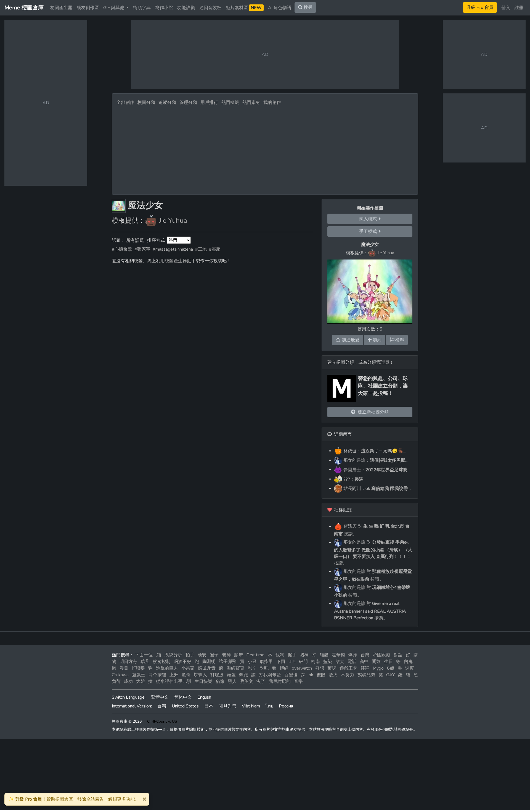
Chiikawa (120, 675)
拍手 (190, 655)
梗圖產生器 (61, 8)
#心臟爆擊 (122, 249)
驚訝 (331, 668)
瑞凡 (145, 662)
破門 (303, 662)
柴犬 (339, 662)
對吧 (264, 668)
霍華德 (338, 655)
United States (185, 706)
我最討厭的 (280, 681)
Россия (286, 706)
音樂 (298, 681)
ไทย (269, 706)
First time (255, 655)
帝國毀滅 (381, 655)
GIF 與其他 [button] (114, 8)
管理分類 (188, 102)
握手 (292, 655)
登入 (505, 8)
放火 (333, 675)
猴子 (214, 655)
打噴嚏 (138, 668)
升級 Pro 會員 (480, 7)
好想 (319, 668)
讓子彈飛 (228, 662)
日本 (208, 706)
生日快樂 (203, 681)
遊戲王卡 (348, 668)
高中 (364, 662)
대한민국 (227, 706)
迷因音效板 (210, 8)
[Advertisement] (265, 148)
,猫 (158, 655)
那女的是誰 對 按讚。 (373, 552)
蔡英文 (246, 681)
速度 (409, 668)
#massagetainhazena (173, 249)
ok (311, 675)
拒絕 (284, 668)
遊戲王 (138, 675)
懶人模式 (369, 219)
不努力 (347, 675)
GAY (390, 675)
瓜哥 (186, 675)
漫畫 (124, 668)
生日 (388, 662)
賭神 (304, 655)
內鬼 (408, 662)
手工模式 (369, 232)
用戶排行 (209, 102)
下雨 (280, 662)
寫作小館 (164, 8)
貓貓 (324, 655)
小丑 (252, 662)
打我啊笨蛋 (270, 675)
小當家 (188, 668)
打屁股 (217, 675)
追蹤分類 (167, 102)
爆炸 (352, 655)
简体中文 (183, 697)
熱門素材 (251, 102)
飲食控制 (161, 662)
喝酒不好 (182, 662)
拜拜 (365, 668)
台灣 (365, 655)
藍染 (327, 662)
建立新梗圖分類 (372, 412)
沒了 (260, 681)
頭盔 (231, 675)
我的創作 (272, 102)
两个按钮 (157, 675)
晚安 (202, 655)
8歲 (390, 668)
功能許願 (186, 8)
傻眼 (321, 675)
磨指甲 (266, 662)
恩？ (252, 668)
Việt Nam (251, 706)
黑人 (232, 681)
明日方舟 (128, 662)
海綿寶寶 (235, 668)
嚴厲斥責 (207, 668)
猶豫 (220, 681)
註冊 (519, 8)
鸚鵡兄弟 (366, 675)
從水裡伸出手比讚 (173, 681)
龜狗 (279, 655)
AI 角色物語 (279, 8)
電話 (352, 662)
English (204, 697)
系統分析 (173, 655)
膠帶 (238, 655)
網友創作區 (88, 8)
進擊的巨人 (167, 668)
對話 (398, 655)
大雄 (140, 681)
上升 (173, 675)
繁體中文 (160, 697)
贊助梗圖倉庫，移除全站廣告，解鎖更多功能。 (74, 799)
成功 (128, 681)
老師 (226, 655)
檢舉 (399, 340)
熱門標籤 (230, 102)
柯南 (315, 662)
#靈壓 (215, 249)
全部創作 (125, 102)
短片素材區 (244, 8)
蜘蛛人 (200, 675)
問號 (376, 662)
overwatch (302, 668)
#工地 (201, 249)
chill (292, 662)
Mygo (378, 668)
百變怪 (291, 675)
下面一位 (144, 655)
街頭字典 (142, 8)
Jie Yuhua (173, 220)
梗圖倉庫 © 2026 (127, 721)
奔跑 (243, 675)
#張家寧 (142, 249)
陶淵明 (209, 662)
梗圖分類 (146, 102)
